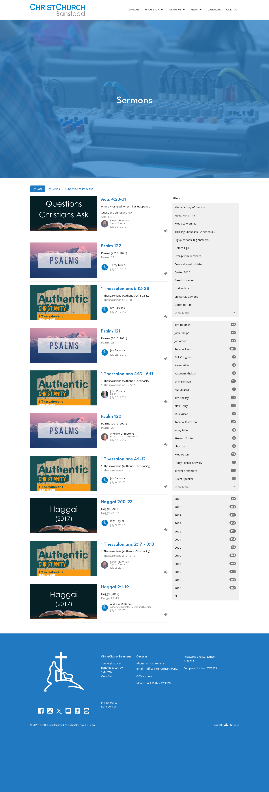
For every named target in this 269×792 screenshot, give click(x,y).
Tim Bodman (205, 324)
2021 (205, 539)
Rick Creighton (205, 357)
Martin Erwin (205, 389)
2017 (205, 572)
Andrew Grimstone (205, 422)
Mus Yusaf (205, 414)
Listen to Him (183, 304)
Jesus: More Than (185, 215)
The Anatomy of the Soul (190, 207)
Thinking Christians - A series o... (195, 232)
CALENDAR (214, 9)
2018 (205, 564)
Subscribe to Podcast (79, 189)
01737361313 (155, 663)
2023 (205, 523)
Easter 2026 (182, 272)
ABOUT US (175, 9)
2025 (205, 507)
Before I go (182, 248)
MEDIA (194, 9)
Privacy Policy (109, 702)
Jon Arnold (205, 341)
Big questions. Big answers (192, 240)
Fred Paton (205, 454)
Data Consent (109, 706)
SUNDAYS (134, 9)
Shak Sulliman (205, 381)
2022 (205, 531)
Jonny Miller (205, 430)
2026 (205, 499)
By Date (38, 189)
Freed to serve (184, 280)
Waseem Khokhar (205, 373)
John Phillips (205, 333)
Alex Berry (205, 406)
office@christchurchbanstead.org (163, 668)
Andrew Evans (205, 349)
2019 (205, 555)
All (176, 596)
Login (92, 725)
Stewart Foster (205, 438)
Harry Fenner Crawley (205, 462)
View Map (107, 676)
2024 (205, 515)
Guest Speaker (205, 479)
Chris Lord (205, 446)
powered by (224, 728)
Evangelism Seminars (188, 256)
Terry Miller (205, 365)
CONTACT (232, 9)
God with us (182, 288)
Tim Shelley (205, 398)
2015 (205, 588)
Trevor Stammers (205, 471)
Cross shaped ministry (189, 264)
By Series (54, 189)
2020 (205, 547)
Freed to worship (185, 223)
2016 (205, 580)
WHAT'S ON (152, 9)
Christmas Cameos (186, 296)
